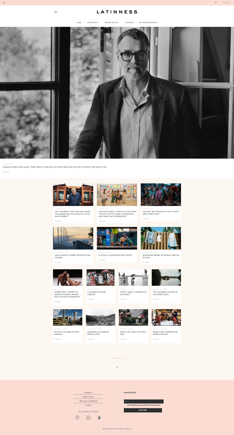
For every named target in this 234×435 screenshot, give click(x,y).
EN (228, 2)
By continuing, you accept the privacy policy (143, 405)
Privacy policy (88, 397)
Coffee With (92, 22)
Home (79, 22)
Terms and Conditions (88, 401)
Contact (88, 405)
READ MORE (6, 172)
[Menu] (55, 12)
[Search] (4, 3)
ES (224, 2)
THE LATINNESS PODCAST (148, 22)
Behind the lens (111, 22)
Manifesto (130, 22)
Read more (58, 221)
